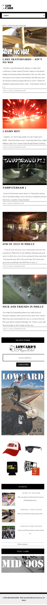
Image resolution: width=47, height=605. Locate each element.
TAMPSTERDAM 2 (14, 187)
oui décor (3, 20)
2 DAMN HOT (11, 131)
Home (4, 25)
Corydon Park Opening (31, 526)
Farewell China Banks (31, 510)
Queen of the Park (31, 493)
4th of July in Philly (19, 244)
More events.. (23, 544)
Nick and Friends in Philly (23, 306)
